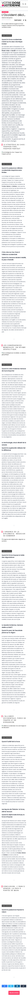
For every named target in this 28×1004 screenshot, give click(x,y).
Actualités (5, 12)
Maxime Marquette (7, 18)
